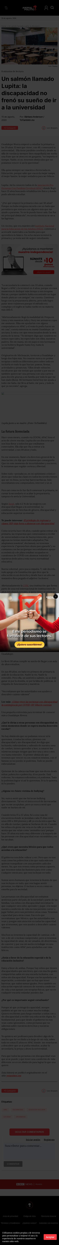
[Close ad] (55, 596)
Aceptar (50, 1237)
